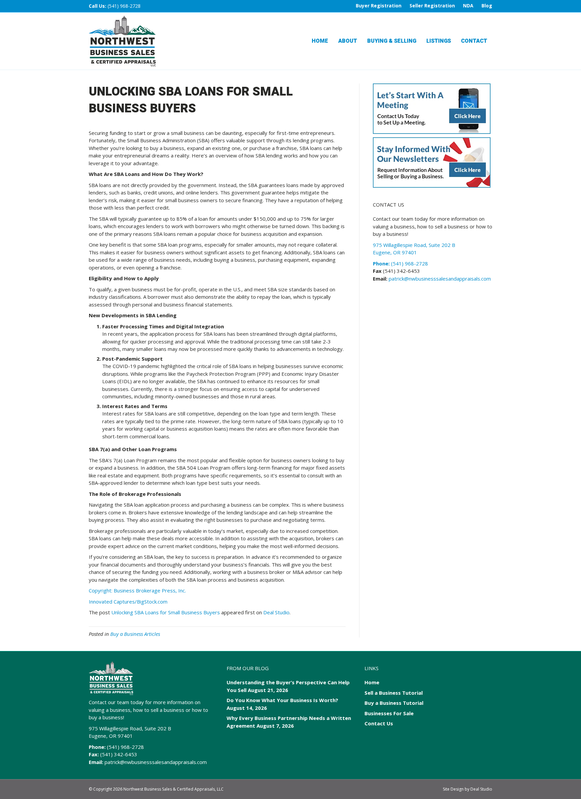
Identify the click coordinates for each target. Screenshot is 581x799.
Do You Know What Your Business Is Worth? (282, 700)
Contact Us (378, 723)
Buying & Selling (391, 41)
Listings (438, 41)
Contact (474, 41)
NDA (468, 5)
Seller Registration (432, 5)
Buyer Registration (378, 5)
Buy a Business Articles (135, 633)
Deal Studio (276, 612)
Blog (486, 5)
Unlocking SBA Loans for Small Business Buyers (165, 612)
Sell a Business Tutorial (393, 692)
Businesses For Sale (389, 713)
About (347, 41)
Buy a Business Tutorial (393, 702)
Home (320, 41)
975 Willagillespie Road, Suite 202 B (130, 728)
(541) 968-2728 (124, 6)
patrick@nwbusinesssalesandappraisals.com (439, 278)
